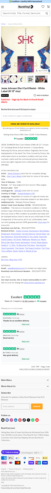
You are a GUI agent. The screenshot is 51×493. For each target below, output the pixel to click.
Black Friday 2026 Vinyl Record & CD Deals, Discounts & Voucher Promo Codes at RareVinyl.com (24, 475)
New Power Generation (20, 242)
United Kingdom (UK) (26, 193)
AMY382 (18, 191)
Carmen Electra (28, 234)
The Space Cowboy (33, 248)
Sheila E (4, 245)
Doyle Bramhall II (21, 237)
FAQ (2, 482)
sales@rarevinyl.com (16, 268)
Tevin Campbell (7, 248)
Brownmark (16, 234)
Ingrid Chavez (6, 239)
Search (3, 469)
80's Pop (4, 260)
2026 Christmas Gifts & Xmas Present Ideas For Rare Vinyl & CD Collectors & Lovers (23, 479)
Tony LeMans (6, 251)
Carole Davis (41, 234)
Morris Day (5, 242)
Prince (33, 242)
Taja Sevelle (41, 245)
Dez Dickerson (7, 237)
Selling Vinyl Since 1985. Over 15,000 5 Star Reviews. (25, 134)
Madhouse (26, 239)
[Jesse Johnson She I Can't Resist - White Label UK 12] (5, 79)
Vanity (15, 251)
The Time (45, 248)
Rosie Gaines (42, 242)
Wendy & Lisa (31, 251)
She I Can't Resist (14, 176)
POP (20, 260)
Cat (48, 234)
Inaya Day (43, 237)
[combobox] (22, 13)
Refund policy (28, 469)
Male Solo (13, 260)
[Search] (47, 13)
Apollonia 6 (34, 231)
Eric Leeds (34, 237)
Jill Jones (17, 239)
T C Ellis (12, 245)
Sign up (36, 406)
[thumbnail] (30, 79)
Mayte (43, 239)
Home (3, 24)
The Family (19, 248)
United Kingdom (30, 453)
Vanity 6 (22, 251)
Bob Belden (44, 231)
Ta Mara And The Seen (25, 245)
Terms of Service (15, 469)
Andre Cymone (22, 231)
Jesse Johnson (14, 173)
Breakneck (5, 234)
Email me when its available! (25, 124)
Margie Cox (35, 239)
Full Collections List (8, 471)
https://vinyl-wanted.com (34, 283)
